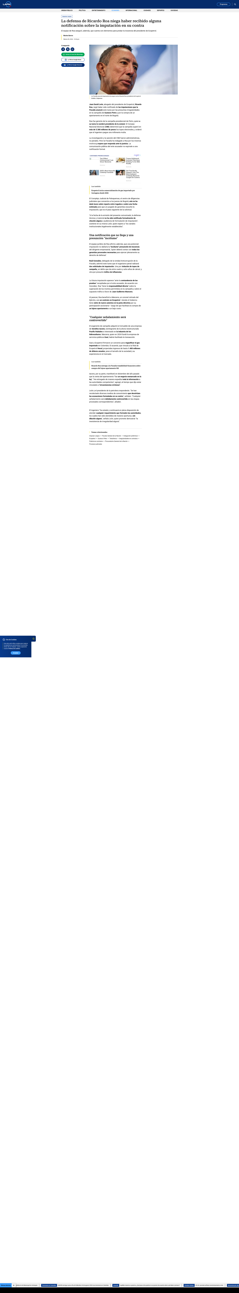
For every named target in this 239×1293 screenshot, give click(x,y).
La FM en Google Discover (74, 65)
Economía (115, 10)
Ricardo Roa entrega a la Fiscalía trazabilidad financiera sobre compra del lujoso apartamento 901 (115, 367)
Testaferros (113, 438)
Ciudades (147, 10)
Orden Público (67, 10)
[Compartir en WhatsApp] (72, 49)
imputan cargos (94, 436)
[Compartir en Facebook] (63, 49)
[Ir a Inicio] (7, 4)
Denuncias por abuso (123, 1285)
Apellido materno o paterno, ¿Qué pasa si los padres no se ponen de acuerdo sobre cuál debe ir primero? (39, 1285)
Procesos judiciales (95, 444)
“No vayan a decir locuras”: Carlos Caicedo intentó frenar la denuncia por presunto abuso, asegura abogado (162, 1285)
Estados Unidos (78, 1285)
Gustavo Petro (102, 438)
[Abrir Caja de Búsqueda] (235, 4)
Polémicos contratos (96, 441)
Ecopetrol (92, 438)
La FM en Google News (74, 59)
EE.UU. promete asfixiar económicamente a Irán (98, 1285)
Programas (223, 4)
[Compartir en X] (68, 49)
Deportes (160, 10)
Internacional (131, 10)
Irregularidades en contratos (128, 438)
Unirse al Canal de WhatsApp (74, 54)
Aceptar (15, 653)
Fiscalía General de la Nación (111, 436)
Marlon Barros (68, 35)
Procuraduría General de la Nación (116, 441)
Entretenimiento (98, 10)
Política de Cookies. (14, 648)
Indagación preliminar (130, 436)
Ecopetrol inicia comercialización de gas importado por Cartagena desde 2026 (113, 191)
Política (82, 10)
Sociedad (174, 10)
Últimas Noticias (6, 1285)
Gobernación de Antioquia (205, 1285)
